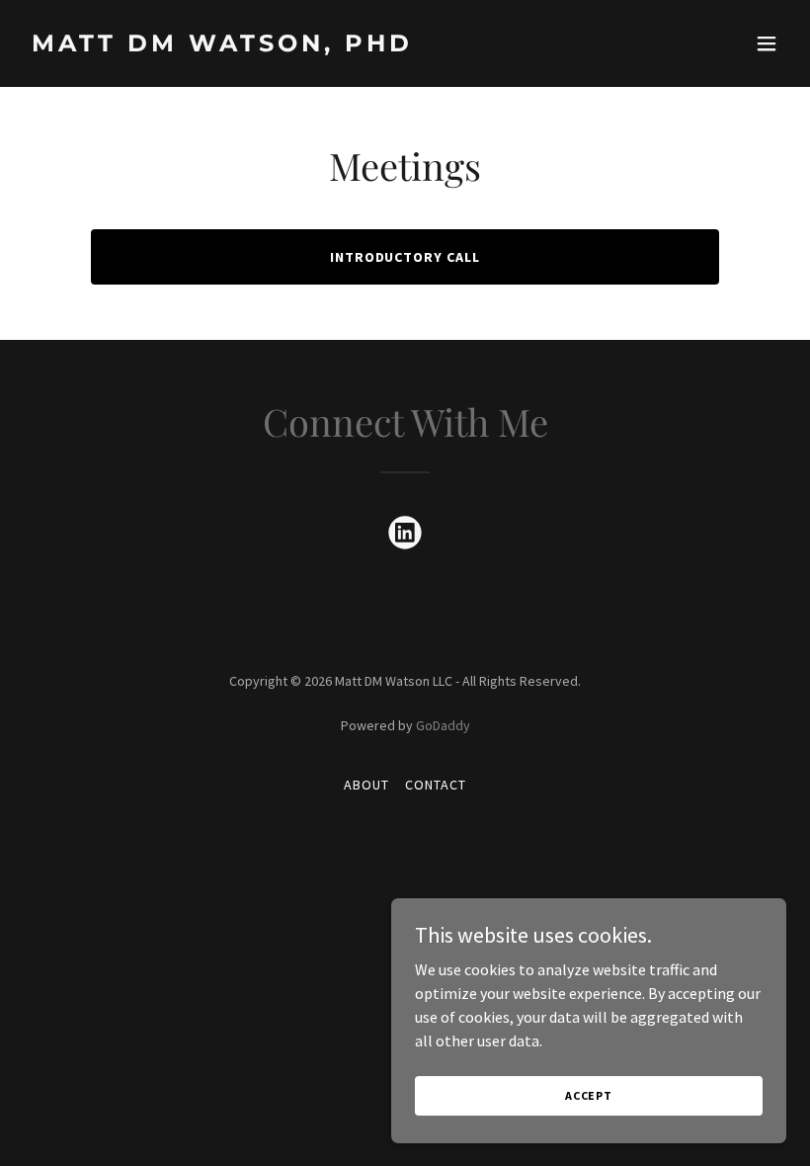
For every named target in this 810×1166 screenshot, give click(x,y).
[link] (222, 45)
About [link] (366, 784)
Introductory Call (405, 257)
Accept (588, 1095)
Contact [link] (435, 784)
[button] (766, 43)
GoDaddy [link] (443, 725)
